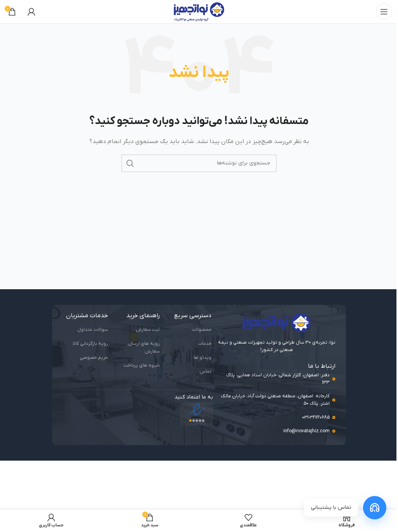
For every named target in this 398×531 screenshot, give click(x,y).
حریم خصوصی (94, 358)
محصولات (201, 330)
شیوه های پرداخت (142, 365)
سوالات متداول (92, 330)
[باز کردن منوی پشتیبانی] (374, 507)
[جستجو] (130, 163)
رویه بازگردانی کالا (90, 344)
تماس (205, 372)
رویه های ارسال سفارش (144, 348)
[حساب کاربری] (31, 11)
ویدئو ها (202, 358)
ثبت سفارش (148, 330)
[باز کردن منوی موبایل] (384, 11)
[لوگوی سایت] (199, 11)
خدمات (204, 344)
